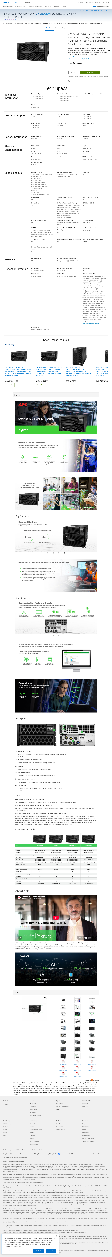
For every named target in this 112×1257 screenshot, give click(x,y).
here (35, 1179)
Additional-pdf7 (77, 1076)
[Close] (56, 1236)
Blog (83, 1123)
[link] (90, 2)
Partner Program (60, 1129)
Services (5, 1132)
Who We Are (33, 1123)
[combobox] (44, 2)
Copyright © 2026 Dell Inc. (9, 1154)
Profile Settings (33, 1109)
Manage (11, 1251)
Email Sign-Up (85, 1132)
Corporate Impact (34, 1141)
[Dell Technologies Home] (10, 2)
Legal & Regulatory (84, 1154)
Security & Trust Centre (88, 1138)
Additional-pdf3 (63, 1070)
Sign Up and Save (9, 19)
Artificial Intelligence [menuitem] (8, 6)
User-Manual (63, 1064)
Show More (73, 57)
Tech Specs (49, 28)
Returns (58, 1109)
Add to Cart (90, 72)
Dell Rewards (85, 1126)
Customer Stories (34, 1144)
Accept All (50, 1251)
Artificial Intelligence (8, 1123)
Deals (4, 1135)
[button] (81, 2)
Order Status (33, 1106)
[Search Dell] (65, 2)
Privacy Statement (39, 1154)
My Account (33, 1103)
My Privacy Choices (52, 1154)
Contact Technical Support (62, 1106)
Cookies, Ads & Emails (70, 1154)
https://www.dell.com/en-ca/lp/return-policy (60, 1243)
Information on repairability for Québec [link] (79, 59)
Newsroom (32, 1135)
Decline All (38, 1251)
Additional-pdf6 (63, 1076)
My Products (33, 1112)
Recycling (32, 1138)
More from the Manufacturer (90, 323)
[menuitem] (20, 7)
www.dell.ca (16, 1169)
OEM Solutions (59, 1126)
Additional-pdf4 (77, 1070)
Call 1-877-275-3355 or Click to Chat (94, 11)
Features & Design (60, 28)
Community (85, 1103)
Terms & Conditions (25, 1154)
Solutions (5, 1129)
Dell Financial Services (37, 1150)
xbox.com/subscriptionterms (65, 1250)
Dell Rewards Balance (35, 1115)
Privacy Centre (86, 1135)
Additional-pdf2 (92, 1064)
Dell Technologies (7, 1150)
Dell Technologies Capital (36, 1129)
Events (84, 1129)
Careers (32, 1126)
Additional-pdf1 (77, 1064)
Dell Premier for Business (103, 6)
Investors (32, 1132)
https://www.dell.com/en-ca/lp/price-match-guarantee (74, 1238)
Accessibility (96, 1154)
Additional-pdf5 (92, 1070)
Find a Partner (59, 1123)
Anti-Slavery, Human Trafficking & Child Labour (15, 1157)
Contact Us (85, 1106)
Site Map (5, 1104)
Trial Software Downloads (88, 1141)
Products (5, 1126)
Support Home (59, 1103)
